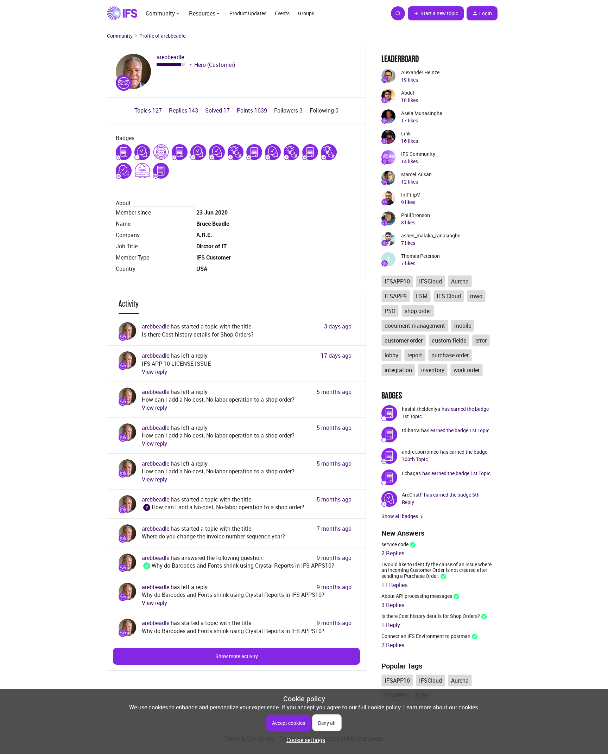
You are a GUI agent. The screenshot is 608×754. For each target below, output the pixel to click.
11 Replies (394, 585)
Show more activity (236, 656)
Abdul (407, 92)
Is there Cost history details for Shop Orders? (198, 334)
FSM (422, 296)
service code (394, 544)
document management (415, 326)
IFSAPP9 (396, 296)
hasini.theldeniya (421, 408)
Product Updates (247, 13)
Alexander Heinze (420, 72)
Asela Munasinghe (421, 113)
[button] (436, 13)
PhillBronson (415, 215)
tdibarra (411, 430)
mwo (476, 296)
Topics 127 (148, 110)
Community (120, 35)
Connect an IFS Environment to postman (425, 636)
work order (467, 370)
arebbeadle (170, 57)
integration (398, 370)
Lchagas (411, 473)
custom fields (449, 340)
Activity (129, 303)
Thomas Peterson (420, 256)
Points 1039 (252, 110)
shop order (418, 311)
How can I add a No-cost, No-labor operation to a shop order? (218, 399)
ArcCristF (412, 494)
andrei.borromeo (420, 451)
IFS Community (418, 154)
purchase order (450, 355)
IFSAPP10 (397, 281)
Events (282, 13)
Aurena (460, 281)
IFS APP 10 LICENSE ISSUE (176, 364)
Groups (306, 13)
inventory (432, 370)
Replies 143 (184, 110)
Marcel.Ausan (416, 174)
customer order (404, 340)
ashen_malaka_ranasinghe (430, 235)
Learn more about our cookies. (441, 707)
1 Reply (390, 625)
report (414, 355)
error (481, 340)
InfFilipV (410, 194)
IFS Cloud (449, 296)
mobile (462, 326)
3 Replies (392, 605)
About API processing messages (416, 596)
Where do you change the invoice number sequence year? (213, 536)
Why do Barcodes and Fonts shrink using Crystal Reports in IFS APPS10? (238, 565)
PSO (390, 311)
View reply (154, 372)
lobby (391, 355)
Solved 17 (218, 110)
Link (406, 133)
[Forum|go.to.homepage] (122, 13)
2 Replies (392, 553)
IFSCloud (430, 281)
